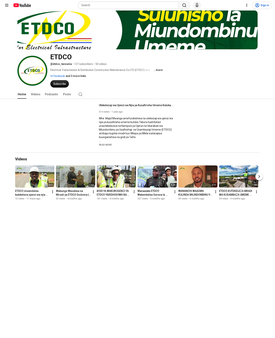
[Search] (184, 5)
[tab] (21, 94)
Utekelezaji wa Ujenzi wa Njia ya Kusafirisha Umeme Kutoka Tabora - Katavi (136, 105)
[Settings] (247, 5)
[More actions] (52, 191)
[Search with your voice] (197, 5)
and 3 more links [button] (76, 75)
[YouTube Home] (21, 5)
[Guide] (6, 5)
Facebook (59, 75)
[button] (105, 144)
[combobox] (129, 5)
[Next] (259, 176)
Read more (105, 144)
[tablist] (137, 94)
